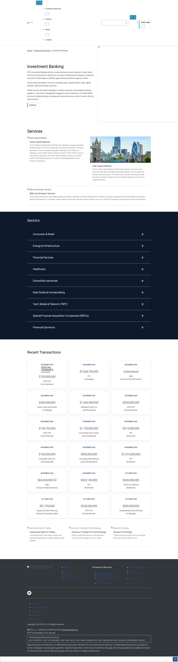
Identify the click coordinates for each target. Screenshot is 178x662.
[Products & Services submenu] (47, 13)
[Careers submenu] (47, 24)
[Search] (126, 23)
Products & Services (42, 50)
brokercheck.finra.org (69, 630)
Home (29, 50)
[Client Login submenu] (143, 26)
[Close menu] (39, 3)
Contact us (32, 105)
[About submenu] (47, 34)
